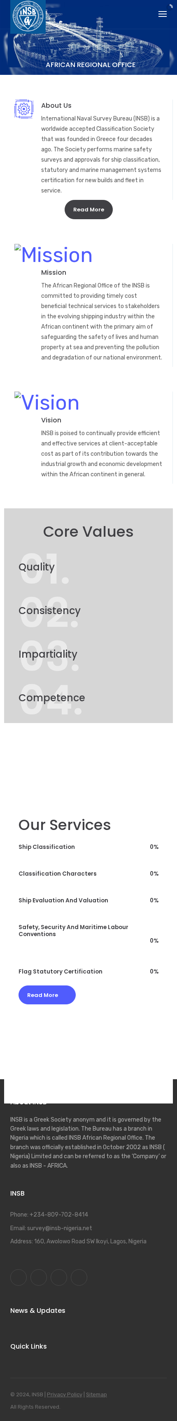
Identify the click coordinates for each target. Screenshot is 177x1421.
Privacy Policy (64, 1394)
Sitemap (96, 1394)
